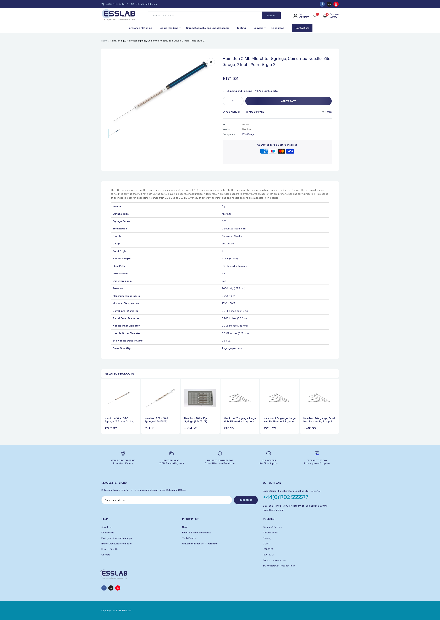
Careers (105, 554)
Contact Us (302, 27)
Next (335, 406)
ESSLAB (126, 610)
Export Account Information (116, 543)
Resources (278, 27)
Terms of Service (272, 527)
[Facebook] (322, 4)
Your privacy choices (274, 560)
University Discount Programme (200, 543)
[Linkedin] (329, 4)
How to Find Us (109, 549)
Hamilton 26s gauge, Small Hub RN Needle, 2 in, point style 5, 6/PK (319, 420)
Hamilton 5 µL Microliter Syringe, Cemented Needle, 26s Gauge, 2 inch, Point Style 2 (276, 61)
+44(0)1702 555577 (117, 4)
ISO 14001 (268, 554)
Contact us (107, 532)
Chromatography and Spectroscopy (207, 27)
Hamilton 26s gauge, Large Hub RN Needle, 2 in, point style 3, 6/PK (240, 420)
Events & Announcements (196, 532)
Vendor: (227, 129)
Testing (241, 27)
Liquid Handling (169, 27)
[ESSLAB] (118, 15)
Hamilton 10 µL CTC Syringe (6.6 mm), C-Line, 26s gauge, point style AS (120, 420)
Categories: (229, 134)
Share (328, 111)
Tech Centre (189, 538)
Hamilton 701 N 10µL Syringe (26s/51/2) (156, 420)
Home (104, 40)
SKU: (225, 124)
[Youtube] (336, 4)
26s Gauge (248, 134)
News (185, 527)
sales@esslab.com (146, 4)
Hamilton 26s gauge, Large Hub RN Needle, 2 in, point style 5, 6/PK (280, 420)
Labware (259, 27)
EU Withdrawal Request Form (279, 565)
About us (106, 527)
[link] (134, 388)
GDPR (266, 543)
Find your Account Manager (116, 538)
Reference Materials (140, 27)
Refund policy (270, 532)
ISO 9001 (268, 549)
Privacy (267, 538)
